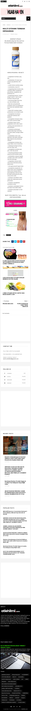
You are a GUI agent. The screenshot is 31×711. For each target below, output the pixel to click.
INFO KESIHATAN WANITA (7, 686)
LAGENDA (17, 688)
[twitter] (24, 1)
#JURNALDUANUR (6, 674)
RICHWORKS (4, 697)
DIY (22, 679)
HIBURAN (4, 681)
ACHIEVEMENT (25, 674)
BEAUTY (14, 677)
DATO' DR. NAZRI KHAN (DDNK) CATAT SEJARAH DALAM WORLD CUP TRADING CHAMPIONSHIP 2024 (14, 553)
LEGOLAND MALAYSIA (6, 691)
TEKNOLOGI (4, 700)
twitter (16, 376)
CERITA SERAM (16, 679)
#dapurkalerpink (16, 674)
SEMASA (11, 697)
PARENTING (25, 693)
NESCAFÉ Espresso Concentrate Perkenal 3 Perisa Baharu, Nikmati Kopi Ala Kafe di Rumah (15, 513)
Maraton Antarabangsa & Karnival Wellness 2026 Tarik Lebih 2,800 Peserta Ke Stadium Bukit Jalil (15, 541)
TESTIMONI (11, 700)
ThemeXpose (12, 709)
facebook (16, 373)
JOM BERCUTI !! (18, 686)
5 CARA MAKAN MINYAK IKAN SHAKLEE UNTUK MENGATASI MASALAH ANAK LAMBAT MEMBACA (14, 262)
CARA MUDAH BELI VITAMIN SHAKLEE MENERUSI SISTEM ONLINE (13, 278)
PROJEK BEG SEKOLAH (14, 695)
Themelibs (18, 709)
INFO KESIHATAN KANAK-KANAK (9, 684)
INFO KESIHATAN (12, 681)
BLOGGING (21, 677)
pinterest (16, 383)
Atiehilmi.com (24, 709)
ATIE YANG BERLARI (6, 677)
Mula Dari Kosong (6, 693)
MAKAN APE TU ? (17, 691)
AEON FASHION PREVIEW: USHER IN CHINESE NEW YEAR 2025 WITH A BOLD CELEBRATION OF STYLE (15, 534)
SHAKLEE (8, 24)
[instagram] (26, 1)
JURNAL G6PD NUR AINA (7, 688)
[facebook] (22, 1)
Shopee (23, 697)
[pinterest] (29, 1)
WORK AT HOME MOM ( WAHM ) (9, 702)
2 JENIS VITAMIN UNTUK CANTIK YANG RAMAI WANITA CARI (14, 293)
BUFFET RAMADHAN (6, 679)
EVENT (26, 679)
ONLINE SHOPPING (16, 693)
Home (4, 24)
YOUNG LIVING (21, 702)
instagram (16, 379)
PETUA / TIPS (4, 695)
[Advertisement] (15, 408)
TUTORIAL (19, 700)
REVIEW (23, 695)
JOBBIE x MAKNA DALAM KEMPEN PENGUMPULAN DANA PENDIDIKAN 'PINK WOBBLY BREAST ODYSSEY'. (14, 527)
